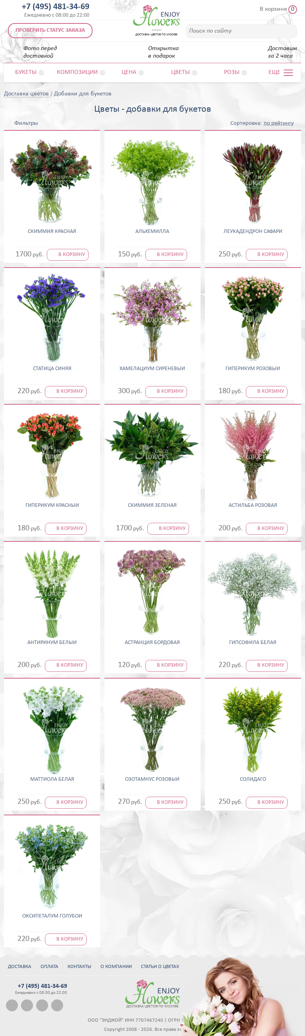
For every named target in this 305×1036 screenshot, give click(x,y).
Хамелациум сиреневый (152, 369)
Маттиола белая (52, 779)
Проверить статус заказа (50, 30)
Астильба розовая (253, 505)
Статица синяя (52, 369)
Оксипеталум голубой (52, 916)
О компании (116, 966)
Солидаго (253, 779)
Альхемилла (152, 232)
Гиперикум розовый (253, 369)
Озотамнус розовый (152, 779)
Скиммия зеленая (152, 505)
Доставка (19, 966)
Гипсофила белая (252, 643)
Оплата (49, 966)
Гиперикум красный (52, 505)
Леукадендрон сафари (253, 232)
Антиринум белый (52, 643)
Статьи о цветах (160, 966)
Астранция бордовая (152, 643)
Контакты (79, 966)
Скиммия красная (52, 232)
